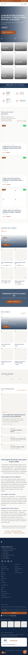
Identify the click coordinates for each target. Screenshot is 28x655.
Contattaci (16, 570)
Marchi (2, 576)
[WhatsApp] (11, 561)
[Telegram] (8, 561)
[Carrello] (25, 4)
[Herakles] (19, 379)
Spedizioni (17, 566)
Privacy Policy (3, 591)
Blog (2, 589)
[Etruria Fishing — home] (8, 4)
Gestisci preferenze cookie (6, 597)
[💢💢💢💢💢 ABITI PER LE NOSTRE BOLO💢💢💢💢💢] (17, 624)
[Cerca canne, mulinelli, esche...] (22, 4)
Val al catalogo (7, 32)
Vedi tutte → (4, 231)
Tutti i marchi (8, 532)
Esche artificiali (4, 566)
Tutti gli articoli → (22, 390)
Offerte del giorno (18, 532)
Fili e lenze (3, 574)
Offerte (2, 580)
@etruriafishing (6, 619)
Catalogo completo (16, 531)
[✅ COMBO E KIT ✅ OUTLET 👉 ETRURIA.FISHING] (11, 624)
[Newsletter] (2, 652)
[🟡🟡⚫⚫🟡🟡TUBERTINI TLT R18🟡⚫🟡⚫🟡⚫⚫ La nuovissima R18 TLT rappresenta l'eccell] (4, 624)
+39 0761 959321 (5, 553)
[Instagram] (5, 561)
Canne (2, 570)
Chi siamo (3, 587)
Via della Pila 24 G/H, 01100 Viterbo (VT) (9, 548)
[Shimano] (11, 379)
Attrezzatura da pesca (5, 568)
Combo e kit (3, 578)
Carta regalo (3, 582)
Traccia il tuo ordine (18, 572)
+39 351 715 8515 (5, 556)
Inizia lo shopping (13, 301)
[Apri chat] (25, 652)
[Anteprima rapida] (11, 259)
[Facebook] (2, 561)
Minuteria (3, 572)
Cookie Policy (3, 595)
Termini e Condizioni (5, 593)
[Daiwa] (3, 379)
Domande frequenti (18, 568)
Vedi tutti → (24, 313)
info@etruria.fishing (8, 550)
